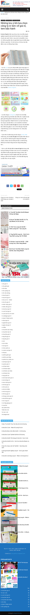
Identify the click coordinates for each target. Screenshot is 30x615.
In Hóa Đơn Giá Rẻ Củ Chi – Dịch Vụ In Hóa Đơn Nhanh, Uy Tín (15, 442)
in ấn (6, 67)
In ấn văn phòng (6, 293)
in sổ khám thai (6, 373)
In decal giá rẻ (9, 20)
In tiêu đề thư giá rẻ (7, 398)
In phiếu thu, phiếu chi (7, 359)
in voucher (4, 405)
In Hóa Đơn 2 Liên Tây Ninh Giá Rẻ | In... (19, 480)
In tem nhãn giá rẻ (16, 20)
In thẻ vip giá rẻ (6, 394)
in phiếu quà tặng (6, 357)
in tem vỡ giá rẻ (12, 87)
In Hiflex (4, 327)
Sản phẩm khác (6, 407)
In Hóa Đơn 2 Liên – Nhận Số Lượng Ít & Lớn (12, 427)
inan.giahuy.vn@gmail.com (18, 553)
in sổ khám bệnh (6, 368)
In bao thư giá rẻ (6, 297)
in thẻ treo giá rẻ (6, 391)
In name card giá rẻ (7, 350)
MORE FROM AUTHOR (7, 208)
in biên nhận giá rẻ (7, 304)
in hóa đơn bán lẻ (6, 332)
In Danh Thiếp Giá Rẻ (7, 318)
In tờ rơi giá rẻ (5, 400)
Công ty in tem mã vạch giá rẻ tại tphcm (22, 198)
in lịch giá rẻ (5, 345)
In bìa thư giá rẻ (6, 302)
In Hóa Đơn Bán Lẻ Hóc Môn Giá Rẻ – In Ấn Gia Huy (14, 431)
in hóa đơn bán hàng (7, 329)
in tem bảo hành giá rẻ (7, 377)
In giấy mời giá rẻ (6, 325)
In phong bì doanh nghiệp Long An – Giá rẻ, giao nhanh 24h (15, 451)
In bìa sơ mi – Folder (7, 300)
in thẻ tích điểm (6, 389)
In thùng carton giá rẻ (7, 396)
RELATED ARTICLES (6, 206)
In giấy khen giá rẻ (6, 322)
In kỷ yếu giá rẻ (5, 339)
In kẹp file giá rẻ (6, 336)
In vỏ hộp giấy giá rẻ (7, 403)
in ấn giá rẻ (12, 114)
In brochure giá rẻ (6, 309)
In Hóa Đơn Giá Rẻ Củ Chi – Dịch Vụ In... (19, 495)
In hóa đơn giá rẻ (6, 334)
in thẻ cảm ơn (5, 387)
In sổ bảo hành (5, 366)
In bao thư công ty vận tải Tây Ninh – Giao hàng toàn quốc (14, 446)
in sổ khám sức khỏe (7, 371)
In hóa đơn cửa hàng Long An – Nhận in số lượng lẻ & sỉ (15, 455)
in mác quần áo (6, 348)
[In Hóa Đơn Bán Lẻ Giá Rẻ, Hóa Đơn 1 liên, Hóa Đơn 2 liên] (9, 582)
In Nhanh (4, 352)
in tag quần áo (5, 375)
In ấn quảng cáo (6, 290)
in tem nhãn (24, 134)
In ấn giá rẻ (5, 283)
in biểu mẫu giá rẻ (6, 306)
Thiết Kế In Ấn (5, 410)
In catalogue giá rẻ (6, 316)
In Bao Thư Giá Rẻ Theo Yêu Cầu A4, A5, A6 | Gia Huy (14, 424)
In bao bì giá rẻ (5, 295)
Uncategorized (5, 414)
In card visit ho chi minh (8, 313)
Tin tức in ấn (5, 412)
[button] (28, 9)
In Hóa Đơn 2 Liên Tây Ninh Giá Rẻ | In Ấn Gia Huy (13, 434)
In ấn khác (3, 20)
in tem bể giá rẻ (6, 380)
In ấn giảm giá (5, 286)
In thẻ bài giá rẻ (6, 384)
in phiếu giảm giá (6, 355)
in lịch (3, 341)
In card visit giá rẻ (6, 311)
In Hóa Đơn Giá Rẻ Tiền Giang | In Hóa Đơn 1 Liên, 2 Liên (15, 438)
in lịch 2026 (5, 343)
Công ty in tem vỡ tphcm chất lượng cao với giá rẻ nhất (7, 199)
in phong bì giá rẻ (6, 361)
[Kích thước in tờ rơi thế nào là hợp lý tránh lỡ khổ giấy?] (9, 575)
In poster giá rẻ (6, 364)
